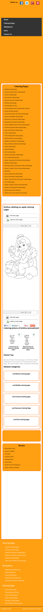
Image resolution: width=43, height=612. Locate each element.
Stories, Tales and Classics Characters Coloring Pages (18, 179)
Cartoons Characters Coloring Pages (14, 100)
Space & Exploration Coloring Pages (14, 174)
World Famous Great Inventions (13, 190)
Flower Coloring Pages (10, 133)
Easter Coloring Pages (11, 598)
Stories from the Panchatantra (12, 465)
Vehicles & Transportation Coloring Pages (15, 187)
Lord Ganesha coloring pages (21, 397)
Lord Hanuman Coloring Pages (21, 408)
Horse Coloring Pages (11, 595)
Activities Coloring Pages (11, 89)
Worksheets (8, 27)
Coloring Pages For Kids (12, 592)
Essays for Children (10, 451)
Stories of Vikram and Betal (12, 467)
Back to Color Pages (16, 220)
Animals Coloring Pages (11, 95)
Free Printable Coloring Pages (13, 603)
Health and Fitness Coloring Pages (13, 138)
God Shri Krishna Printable (31, 360)
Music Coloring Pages (10, 152)
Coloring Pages (9, 23)
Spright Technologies (35, 609)
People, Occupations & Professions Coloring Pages (17, 160)
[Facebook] (21, 3)
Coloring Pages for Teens (11, 105)
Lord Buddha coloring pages (21, 385)
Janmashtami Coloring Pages (31, 363)
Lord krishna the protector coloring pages (13, 348)
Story (6, 31)
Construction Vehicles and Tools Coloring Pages (16, 114)
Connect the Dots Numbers (11, 111)
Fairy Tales (7, 454)
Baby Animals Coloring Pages (12, 97)
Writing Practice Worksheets (13, 578)
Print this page (14, 215)
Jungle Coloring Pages (10, 146)
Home (21, 12)
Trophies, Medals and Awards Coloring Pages (16, 184)
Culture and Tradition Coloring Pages (14, 116)
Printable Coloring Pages (12, 600)
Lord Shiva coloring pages (21, 419)
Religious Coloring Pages (11, 163)
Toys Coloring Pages (10, 182)
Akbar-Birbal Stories (10, 448)
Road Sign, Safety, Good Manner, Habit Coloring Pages (18, 165)
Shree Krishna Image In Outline (15, 363)
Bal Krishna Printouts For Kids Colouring (14, 360)
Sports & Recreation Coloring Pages (14, 176)
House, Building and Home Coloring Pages (15, 144)
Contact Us (8, 34)
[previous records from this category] (33, 226)
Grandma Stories (9, 456)
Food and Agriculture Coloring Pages (14, 135)
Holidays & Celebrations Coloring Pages (15, 141)
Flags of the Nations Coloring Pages (14, 130)
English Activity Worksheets (12, 569)
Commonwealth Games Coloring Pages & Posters (17, 108)
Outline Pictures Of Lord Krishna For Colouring (15, 361)
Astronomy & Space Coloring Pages (15, 552)
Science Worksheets (11, 575)
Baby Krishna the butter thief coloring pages (28, 348)
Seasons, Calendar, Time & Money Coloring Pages (17, 168)
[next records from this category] (35, 226)
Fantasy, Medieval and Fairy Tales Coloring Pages (17, 124)
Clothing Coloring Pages (11, 103)
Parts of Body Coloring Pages (12, 157)
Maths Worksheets (9, 149)
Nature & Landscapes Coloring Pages (14, 154)
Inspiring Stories (9, 459)
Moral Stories (8, 462)
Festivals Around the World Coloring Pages (15, 127)
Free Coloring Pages (11, 589)
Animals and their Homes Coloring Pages (15, 92)
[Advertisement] (21, 60)
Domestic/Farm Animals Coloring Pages (15, 119)
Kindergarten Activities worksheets (14, 580)
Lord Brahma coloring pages (21, 374)
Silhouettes (7, 171)
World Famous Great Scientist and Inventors (16, 193)
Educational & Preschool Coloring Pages (15, 122)
